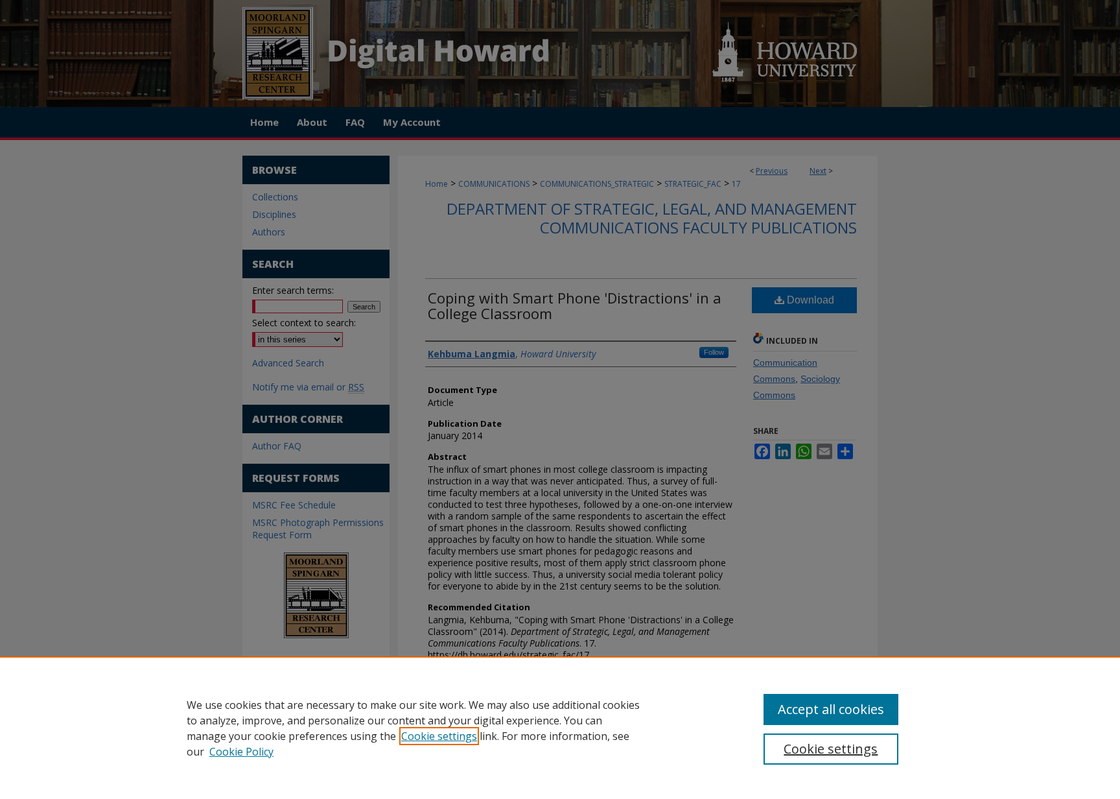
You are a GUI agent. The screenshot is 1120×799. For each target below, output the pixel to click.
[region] (560, 727)
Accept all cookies (831, 709)
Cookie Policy (241, 752)
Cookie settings (439, 736)
